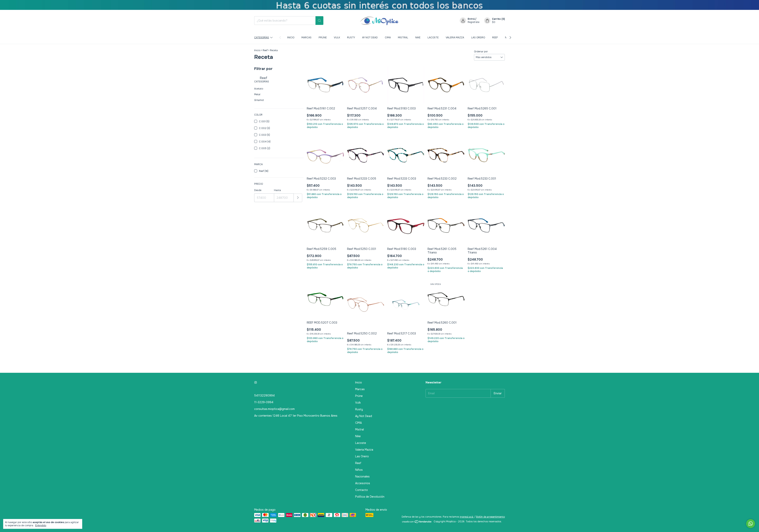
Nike (417, 37)
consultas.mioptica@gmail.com (274, 409)
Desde (257, 190)
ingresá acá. (467, 516)
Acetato (258, 88)
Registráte (473, 22)
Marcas (306, 37)
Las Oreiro (478, 37)
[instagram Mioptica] (255, 382)
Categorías (261, 37)
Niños (359, 470)
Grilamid (259, 100)
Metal (257, 94)
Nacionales (362, 476)
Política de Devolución (369, 496)
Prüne (323, 37)
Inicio (290, 37)
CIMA (388, 37)
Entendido (40, 525)
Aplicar (298, 198)
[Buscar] (319, 20)
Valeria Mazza (455, 37)
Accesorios (362, 483)
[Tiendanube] (417, 522)
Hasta (277, 190)
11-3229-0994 (263, 402)
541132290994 (264, 395)
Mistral (403, 37)
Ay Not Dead (370, 37)
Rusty (351, 37)
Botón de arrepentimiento (490, 516)
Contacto (361, 490)
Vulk (337, 37)
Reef (495, 37)
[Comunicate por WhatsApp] (750, 523)
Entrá (471, 19)
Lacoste (433, 37)
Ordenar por (481, 51)
